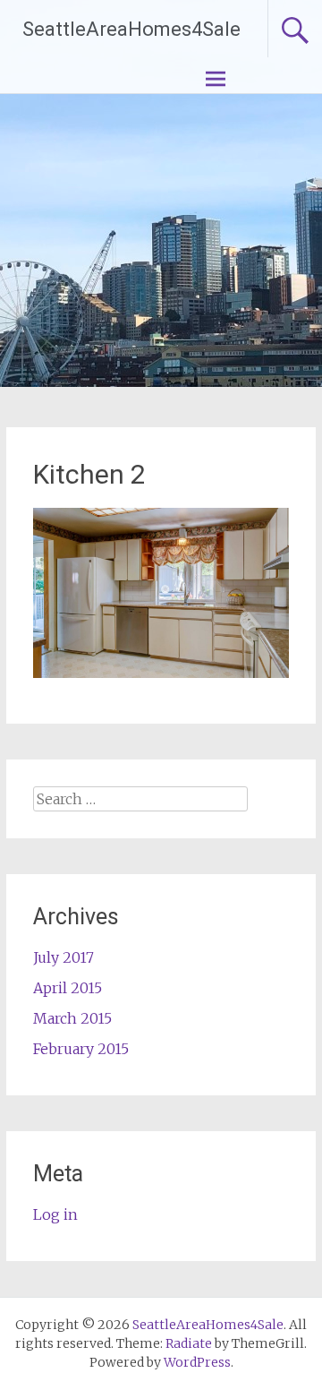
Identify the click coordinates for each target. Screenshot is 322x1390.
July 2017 (63, 957)
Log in (55, 1214)
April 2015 (67, 988)
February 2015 (81, 1049)
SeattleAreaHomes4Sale (131, 29)
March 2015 (72, 1018)
